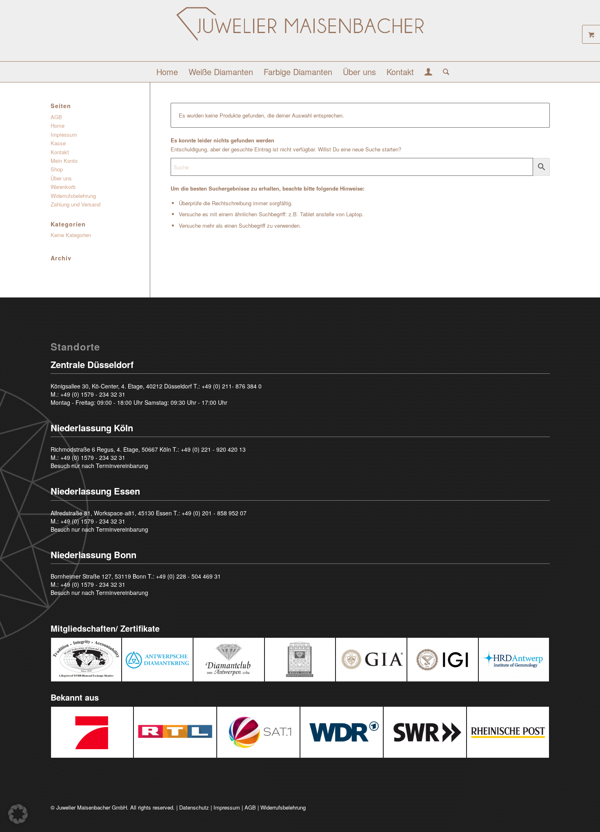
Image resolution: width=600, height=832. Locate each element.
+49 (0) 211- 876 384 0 (232, 386)
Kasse (58, 143)
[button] (18, 814)
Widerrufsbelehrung (73, 196)
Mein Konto (64, 160)
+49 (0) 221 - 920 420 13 (213, 449)
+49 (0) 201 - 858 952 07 (214, 513)
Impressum (64, 134)
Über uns (61, 178)
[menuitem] (167, 72)
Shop (57, 169)
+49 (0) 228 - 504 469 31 (188, 576)
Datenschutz (194, 807)
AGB (56, 117)
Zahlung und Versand (75, 204)
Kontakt (60, 152)
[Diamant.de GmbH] (300, 33)
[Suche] (443, 72)
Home (57, 125)
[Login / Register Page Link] (428, 72)
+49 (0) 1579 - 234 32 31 (92, 394)
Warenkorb (63, 187)
